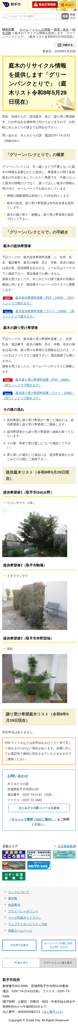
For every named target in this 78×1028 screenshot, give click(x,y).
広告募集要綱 (67, 846)
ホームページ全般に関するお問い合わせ (58, 945)
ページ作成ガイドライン (24, 917)
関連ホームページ (20, 930)
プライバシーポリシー (23, 911)
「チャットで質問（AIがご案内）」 (33, 819)
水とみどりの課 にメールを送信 (39, 808)
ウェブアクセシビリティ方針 (27, 924)
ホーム (24, 29)
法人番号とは (52, 1011)
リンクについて (18, 892)
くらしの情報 (41, 29)
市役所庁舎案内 (19, 945)
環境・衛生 (61, 29)
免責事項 (14, 905)
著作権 (12, 898)
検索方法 (72, 16)
